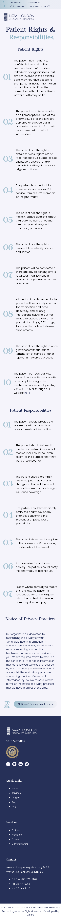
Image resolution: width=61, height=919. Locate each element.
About (15, 788)
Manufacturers (20, 843)
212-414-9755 (14, 2)
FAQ (14, 806)
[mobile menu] (55, 17)
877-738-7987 (35, 2)
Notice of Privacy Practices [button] (34, 704)
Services (16, 793)
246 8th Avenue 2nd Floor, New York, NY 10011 (29, 6)
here (27, 393)
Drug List (16, 797)
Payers (15, 839)
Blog (14, 802)
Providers (17, 834)
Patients (16, 830)
